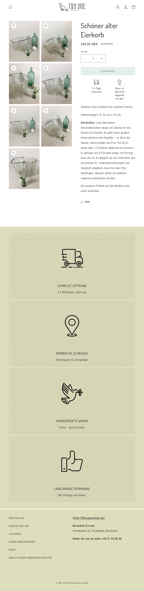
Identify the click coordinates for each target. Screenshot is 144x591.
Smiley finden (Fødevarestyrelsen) (30, 557)
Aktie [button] (87, 201)
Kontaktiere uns (19, 526)
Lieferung (15, 533)
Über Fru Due (16, 518)
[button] (10, 7)
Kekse (12, 549)
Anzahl (84, 51)
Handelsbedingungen (22, 541)
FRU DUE (66, 583)
